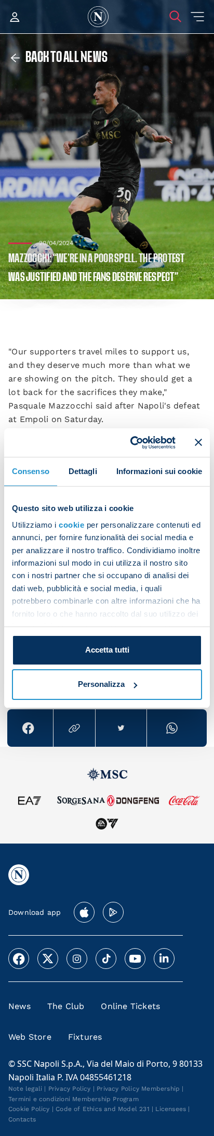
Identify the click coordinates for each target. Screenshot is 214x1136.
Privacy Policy (69, 1088)
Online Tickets (130, 1006)
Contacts (22, 1119)
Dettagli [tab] (83, 471)
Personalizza (101, 684)
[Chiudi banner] (198, 442)
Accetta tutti (107, 649)
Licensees (170, 1109)
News (19, 1006)
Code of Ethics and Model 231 (103, 1109)
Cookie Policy (29, 1109)
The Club (66, 1006)
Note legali (25, 1088)
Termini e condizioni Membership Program (73, 1099)
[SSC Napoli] (98, 16)
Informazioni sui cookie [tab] (159, 471)
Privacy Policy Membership (138, 1088)
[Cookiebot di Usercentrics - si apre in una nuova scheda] (132, 442)
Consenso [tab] (30, 471)
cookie (71, 524)
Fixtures (85, 1037)
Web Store (29, 1037)
